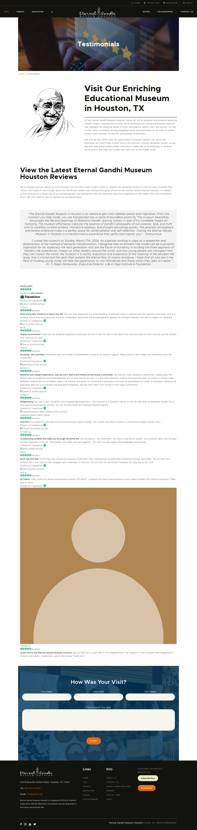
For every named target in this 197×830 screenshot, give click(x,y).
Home (21, 74)
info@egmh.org (34, 794)
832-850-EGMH (32, 788)
